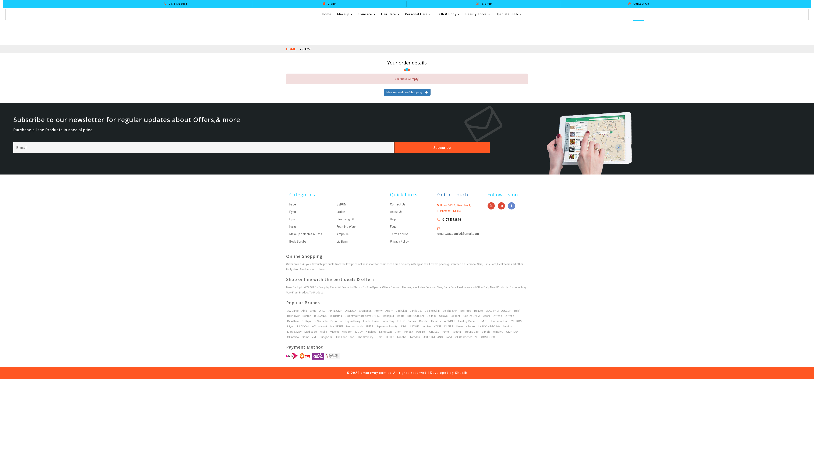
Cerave (443, 315)
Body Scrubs (298, 241)
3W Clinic (292, 310)
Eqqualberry (353, 321)
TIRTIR (389, 337)
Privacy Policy (399, 241)
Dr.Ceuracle (321, 321)
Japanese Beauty (386, 326)
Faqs (393, 226)
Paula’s (420, 331)
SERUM (342, 204)
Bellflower (293, 315)
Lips (292, 219)
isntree (350, 326)
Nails (292, 226)
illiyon (290, 326)
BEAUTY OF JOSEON (498, 310)
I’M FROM (516, 321)
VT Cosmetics (463, 337)
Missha (334, 331)
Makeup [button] (343, 14)
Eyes (292, 212)
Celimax (431, 315)
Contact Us (641, 3)
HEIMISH (483, 321)
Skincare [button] (365, 14)
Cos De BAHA (471, 315)
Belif (517, 310)
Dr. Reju (306, 321)
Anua (313, 310)
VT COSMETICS (485, 337)
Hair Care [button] (389, 14)
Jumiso (426, 326)
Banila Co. (416, 310)
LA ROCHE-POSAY (489, 326)
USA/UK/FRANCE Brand (437, 337)
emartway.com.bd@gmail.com (458, 233)
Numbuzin (385, 331)
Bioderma (336, 315)
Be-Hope (465, 310)
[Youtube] (491, 205)
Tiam (379, 337)
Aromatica (365, 310)
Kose (459, 326)
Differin (497, 315)
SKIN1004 (512, 331)
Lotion (341, 212)
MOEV (359, 331)
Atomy (378, 310)
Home (327, 14)
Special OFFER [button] (508, 14)
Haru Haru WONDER (443, 321)
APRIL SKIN (335, 310)
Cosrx (486, 315)
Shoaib (461, 373)
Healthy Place (466, 321)
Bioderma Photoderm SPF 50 (362, 315)
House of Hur (499, 321)
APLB (322, 310)
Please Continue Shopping (405, 92)
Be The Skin (432, 310)
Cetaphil (455, 315)
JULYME (414, 326)
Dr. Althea (293, 321)
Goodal (423, 321)
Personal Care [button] (417, 14)
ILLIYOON (303, 326)
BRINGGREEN (415, 315)
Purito (445, 331)
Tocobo (402, 337)
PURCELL (433, 331)
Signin (332, 3)
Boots (400, 315)
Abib (304, 310)
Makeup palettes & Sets (305, 234)
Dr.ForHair (336, 321)
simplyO (498, 331)
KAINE (437, 326)
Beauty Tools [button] (477, 14)
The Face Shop (345, 337)
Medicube (310, 331)
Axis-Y (389, 310)
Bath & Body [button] (447, 14)
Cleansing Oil (345, 219)
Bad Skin (401, 310)
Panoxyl (408, 331)
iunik (360, 326)
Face (292, 204)
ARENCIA (350, 310)
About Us (396, 212)
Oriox (398, 331)
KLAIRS (448, 326)
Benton (306, 315)
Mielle (323, 331)
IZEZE (369, 326)
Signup (486, 3)
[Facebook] (511, 205)
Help (393, 219)
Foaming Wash (347, 226)
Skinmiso (293, 337)
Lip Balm (342, 241)
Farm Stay (388, 321)
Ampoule (343, 234)
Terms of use (399, 234)
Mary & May (294, 331)
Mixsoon (347, 331)
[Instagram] (501, 205)
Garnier (411, 321)
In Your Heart (319, 326)
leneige (507, 326)
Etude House (371, 321)
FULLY (400, 321)
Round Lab (472, 331)
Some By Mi (309, 337)
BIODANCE (320, 315)
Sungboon (326, 337)
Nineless (371, 331)
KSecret (470, 326)
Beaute (478, 310)
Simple (486, 331)
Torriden (415, 337)
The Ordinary (365, 337)
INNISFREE (336, 326)
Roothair (457, 331)
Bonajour (388, 315)
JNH (403, 326)
